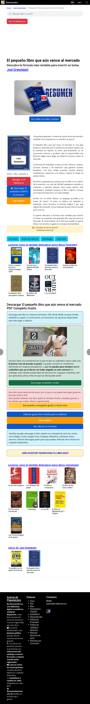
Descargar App (36, 617)
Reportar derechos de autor (35, 635)
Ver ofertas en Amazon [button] (45, 426)
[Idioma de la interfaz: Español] (73, 2)
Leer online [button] (19, 200)
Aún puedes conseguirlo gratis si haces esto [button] (45, 405)
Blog (32, 606)
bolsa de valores (30, 238)
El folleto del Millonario (32, 294)
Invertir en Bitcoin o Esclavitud (70, 266)
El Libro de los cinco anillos (68, 486)
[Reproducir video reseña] (45, 97)
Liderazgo (32, 509)
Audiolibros (35, 614)
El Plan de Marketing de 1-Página (58, 511)
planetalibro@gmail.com (56, 603)
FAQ (31, 603)
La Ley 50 (45, 509)
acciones (13, 238)
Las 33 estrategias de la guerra (16, 536)
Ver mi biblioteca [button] (17, 21)
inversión (61, 238)
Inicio (9, 8)
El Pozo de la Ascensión (14, 510)
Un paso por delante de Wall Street (33, 267)
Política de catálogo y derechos (34, 627)
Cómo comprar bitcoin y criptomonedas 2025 (15, 268)
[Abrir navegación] (87, 2)
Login (79, 2)
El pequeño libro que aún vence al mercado (51, 267)
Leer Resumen (18, 160)
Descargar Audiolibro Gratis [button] (45, 382)
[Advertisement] (45, 41)
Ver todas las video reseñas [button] (45, 119)
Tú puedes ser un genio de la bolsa (15, 569)
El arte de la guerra (16, 485)
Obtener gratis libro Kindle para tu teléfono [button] (45, 414)
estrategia (47, 238)
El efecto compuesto (49, 486)
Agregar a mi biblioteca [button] (18, 181)
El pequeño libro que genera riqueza (16, 294)
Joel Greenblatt (20, 8)
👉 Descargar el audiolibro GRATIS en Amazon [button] (19, 191)
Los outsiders (50, 293)
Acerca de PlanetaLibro (14, 599)
